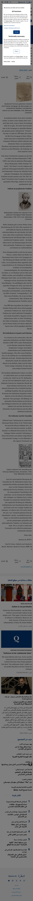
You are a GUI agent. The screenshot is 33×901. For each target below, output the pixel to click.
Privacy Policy (20, 44)
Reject (16, 51)
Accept (16, 32)
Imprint (13, 61)
